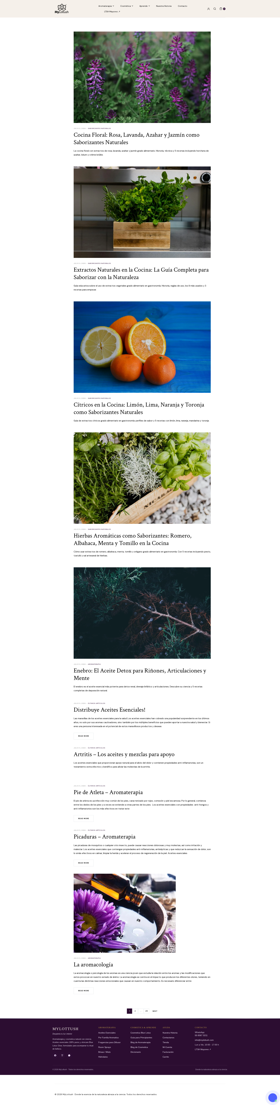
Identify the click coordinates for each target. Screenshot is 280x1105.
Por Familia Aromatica (108, 1038)
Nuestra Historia (164, 6)
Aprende (143, 6)
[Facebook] (55, 1055)
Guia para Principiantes (141, 1038)
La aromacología (93, 965)
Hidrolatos (103, 1057)
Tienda (166, 1042)
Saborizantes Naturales (99, 128)
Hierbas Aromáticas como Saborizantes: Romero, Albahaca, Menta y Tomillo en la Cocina (132, 539)
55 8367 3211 (201, 1035)
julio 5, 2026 (80, 128)
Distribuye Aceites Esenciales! (109, 710)
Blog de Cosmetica (139, 1047)
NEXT (155, 1011)
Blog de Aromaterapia (140, 1042)
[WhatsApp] (69, 1055)
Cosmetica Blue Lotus (141, 1033)
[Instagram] (62, 1055)
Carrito (166, 1057)
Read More (83, 736)
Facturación (168, 1052)
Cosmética (125, 6)
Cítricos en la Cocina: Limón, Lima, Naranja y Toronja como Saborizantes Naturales (139, 408)
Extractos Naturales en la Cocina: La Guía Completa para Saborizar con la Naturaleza (141, 273)
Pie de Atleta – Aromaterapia (108, 792)
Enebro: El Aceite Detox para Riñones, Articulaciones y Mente (140, 674)
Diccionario (136, 1052)
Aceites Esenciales (107, 1033)
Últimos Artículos (96, 703)
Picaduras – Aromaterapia (104, 837)
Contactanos (168, 1038)
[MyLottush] (62, 9)
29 (146, 1011)
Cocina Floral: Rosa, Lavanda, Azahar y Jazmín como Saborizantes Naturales (137, 138)
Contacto (182, 6)
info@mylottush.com (204, 1040)
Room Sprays (104, 1047)
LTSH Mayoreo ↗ (112, 11)
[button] (272, 1097)
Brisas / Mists (104, 1052)
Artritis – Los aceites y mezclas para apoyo (124, 754)
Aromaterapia (105, 6)
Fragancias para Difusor (109, 1042)
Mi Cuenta (167, 1047)
